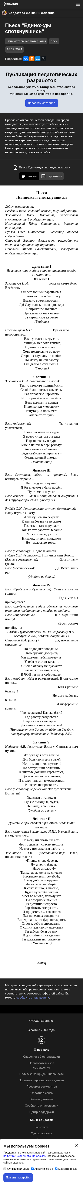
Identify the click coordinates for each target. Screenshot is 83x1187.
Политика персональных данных (41, 1080)
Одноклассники (41, 1133)
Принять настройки (18, 1177)
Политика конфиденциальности (41, 1074)
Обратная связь (41, 1093)
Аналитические (43, 1168)
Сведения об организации (41, 1056)
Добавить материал (41, 103)
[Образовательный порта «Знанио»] (10, 4)
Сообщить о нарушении (41, 1105)
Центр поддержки (41, 1112)
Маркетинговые (67, 1168)
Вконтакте (42, 1127)
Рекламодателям (41, 1099)
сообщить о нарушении (32, 997)
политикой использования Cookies (24, 1156)
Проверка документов (41, 1086)
